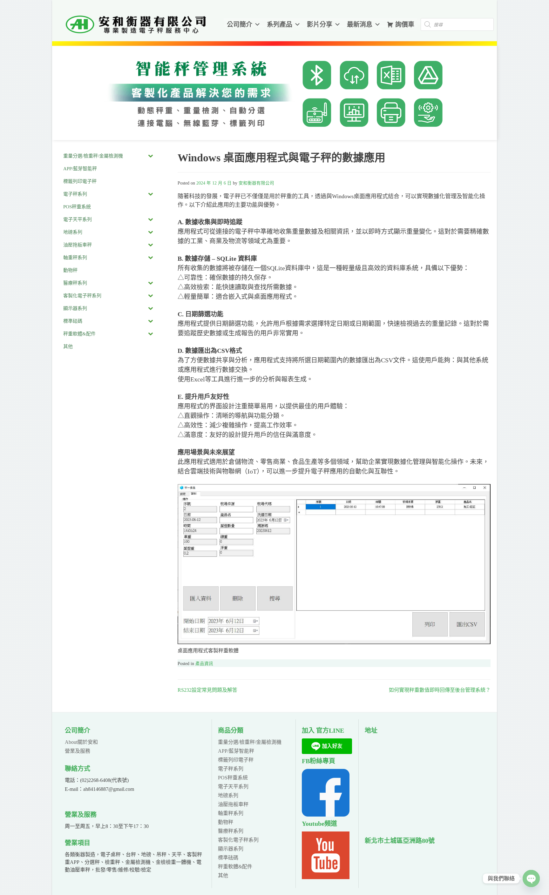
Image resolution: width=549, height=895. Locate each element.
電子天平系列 (233, 786)
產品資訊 (204, 663)
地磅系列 (228, 795)
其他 (223, 875)
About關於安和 (81, 742)
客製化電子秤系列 (238, 840)
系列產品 (279, 24)
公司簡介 (239, 24)
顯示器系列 (230, 848)
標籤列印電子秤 (236, 760)
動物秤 (225, 822)
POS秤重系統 (233, 777)
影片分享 (319, 24)
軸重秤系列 (230, 813)
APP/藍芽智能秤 (236, 751)
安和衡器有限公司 (256, 183)
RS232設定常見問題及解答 (207, 690)
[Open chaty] (531, 878)
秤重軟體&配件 (235, 866)
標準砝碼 (228, 857)
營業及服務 (77, 751)
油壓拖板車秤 (233, 804)
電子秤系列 (230, 768)
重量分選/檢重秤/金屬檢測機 (249, 742)
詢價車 (404, 24)
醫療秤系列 (230, 831)
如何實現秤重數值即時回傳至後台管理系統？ (440, 690)
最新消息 (359, 24)
